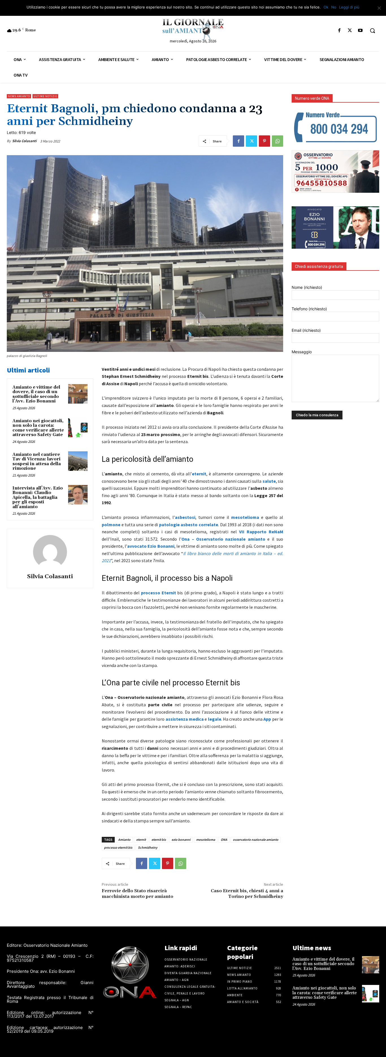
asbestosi (185, 517)
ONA (224, 839)
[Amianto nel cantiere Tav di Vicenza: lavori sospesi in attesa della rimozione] (78, 461)
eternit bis (158, 839)
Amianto (124, 839)
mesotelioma (245, 517)
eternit (199, 473)
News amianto (19, 96)
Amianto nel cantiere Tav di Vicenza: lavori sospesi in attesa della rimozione (36, 461)
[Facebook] (339, 30)
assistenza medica (185, 719)
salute (269, 481)
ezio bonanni (181, 839)
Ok (326, 7)
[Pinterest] (264, 141)
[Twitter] (350, 30)
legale (214, 719)
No (333, 7)
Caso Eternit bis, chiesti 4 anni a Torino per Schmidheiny (247, 893)
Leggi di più (349, 7)
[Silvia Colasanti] (50, 552)
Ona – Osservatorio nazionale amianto (223, 539)
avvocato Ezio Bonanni (150, 546)
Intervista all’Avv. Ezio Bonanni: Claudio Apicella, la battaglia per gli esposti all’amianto (37, 498)
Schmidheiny (147, 847)
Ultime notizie (45, 96)
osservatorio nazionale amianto (255, 839)
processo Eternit (158, 592)
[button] (372, 30)
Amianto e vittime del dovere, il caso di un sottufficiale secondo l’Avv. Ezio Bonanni (36, 394)
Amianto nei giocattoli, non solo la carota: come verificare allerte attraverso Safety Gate (38, 428)
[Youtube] (360, 30)
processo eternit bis (118, 847)
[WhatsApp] (277, 141)
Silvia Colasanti (24, 140)
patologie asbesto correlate (188, 524)
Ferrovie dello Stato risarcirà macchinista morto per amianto (137, 893)
